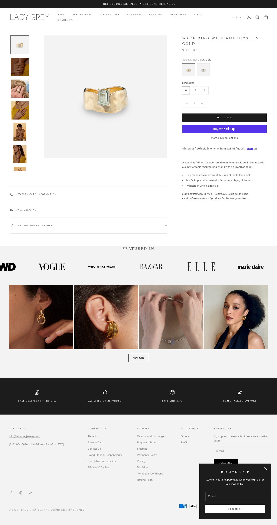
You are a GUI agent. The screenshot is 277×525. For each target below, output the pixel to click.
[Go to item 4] (19, 110)
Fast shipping (172, 401)
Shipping (142, 448)
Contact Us (94, 448)
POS (40, 510)
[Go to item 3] (19, 88)
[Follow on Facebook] (11, 493)
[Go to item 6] (19, 154)
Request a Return (147, 442)
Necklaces (178, 14)
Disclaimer (143, 467)
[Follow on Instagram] (21, 493)
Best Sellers (82, 14)
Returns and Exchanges (151, 436)
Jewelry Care (95, 442)
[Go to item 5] (19, 132)
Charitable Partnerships (102, 461)
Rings (198, 14)
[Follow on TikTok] (30, 493)
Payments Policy (147, 454)
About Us (93, 436)
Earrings (156, 14)
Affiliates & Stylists (98, 467)
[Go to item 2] (19, 66)
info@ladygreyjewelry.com (24, 436)
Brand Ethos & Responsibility (105, 454)
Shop (61, 14)
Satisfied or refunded (105, 401)
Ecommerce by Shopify (68, 510)
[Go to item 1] (19, 44)
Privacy (141, 461)
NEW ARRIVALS (109, 14)
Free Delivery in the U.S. (37, 401)
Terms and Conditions (150, 473)
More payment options (224, 137)
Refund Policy (145, 479)
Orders (185, 436)
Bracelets (65, 20)
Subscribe (235, 508)
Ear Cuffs (134, 14)
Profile (184, 442)
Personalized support (239, 401)
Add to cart (224, 117)
